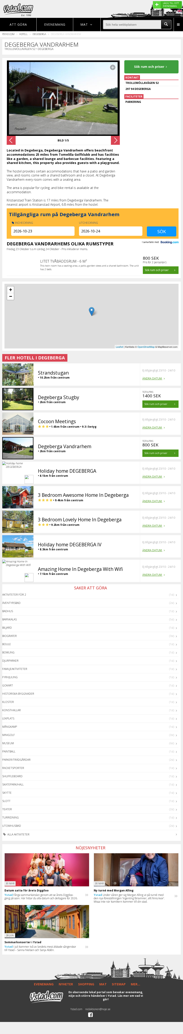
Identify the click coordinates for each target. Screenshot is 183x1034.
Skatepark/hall (13, 784)
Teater (7, 809)
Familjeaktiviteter (14, 669)
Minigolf (8, 735)
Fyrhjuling (10, 677)
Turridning (10, 817)
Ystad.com (8, 34)
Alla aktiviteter (18, 834)
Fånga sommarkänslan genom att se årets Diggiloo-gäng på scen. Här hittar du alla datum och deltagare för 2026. (41, 896)
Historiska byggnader (18, 694)
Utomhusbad (11, 826)
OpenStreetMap (146, 346)
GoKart (7, 685)
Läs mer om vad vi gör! (123, 997)
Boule (6, 644)
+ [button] (10, 289)
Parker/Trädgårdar (16, 760)
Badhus (7, 611)
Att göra (18, 24)
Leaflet (119, 346)
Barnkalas (9, 619)
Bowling (8, 652)
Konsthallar (11, 710)
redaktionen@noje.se (97, 1009)
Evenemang (54, 24)
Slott (6, 801)
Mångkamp (9, 727)
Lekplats (8, 718)
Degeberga (39, 34)
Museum (8, 743)
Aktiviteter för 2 (14, 595)
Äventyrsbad (11, 603)
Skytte (7, 793)
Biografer (9, 636)
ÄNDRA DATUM (152, 378)
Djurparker (10, 661)
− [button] (10, 296)
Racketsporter (13, 768)
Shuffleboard (12, 776)
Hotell (23, 34)
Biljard (7, 628)
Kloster (8, 702)
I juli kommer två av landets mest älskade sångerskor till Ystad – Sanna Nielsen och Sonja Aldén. (40, 948)
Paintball (8, 751)
